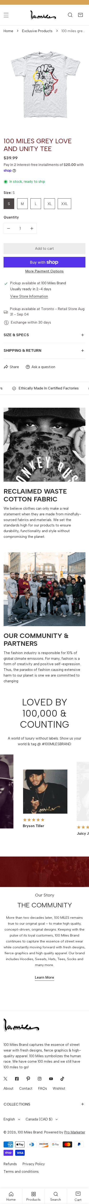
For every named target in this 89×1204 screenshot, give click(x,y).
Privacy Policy (34, 1164)
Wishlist (59, 1088)
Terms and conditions (21, 1171)
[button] (80, 15)
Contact (26, 1088)
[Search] (70, 15)
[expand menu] (6, 15)
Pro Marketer (74, 1132)
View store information (29, 296)
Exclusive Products (37, 31)
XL (49, 204)
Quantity (11, 217)
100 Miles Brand (30, 1132)
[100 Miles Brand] (43, 15)
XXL (64, 204)
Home (8, 31)
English (9, 1119)
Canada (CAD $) (39, 1119)
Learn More (44, 977)
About (9, 1088)
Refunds (10, 1164)
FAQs (42, 1088)
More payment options (44, 271)
